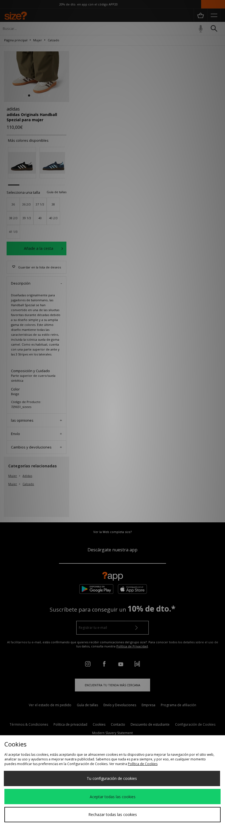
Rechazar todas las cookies (112, 814)
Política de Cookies (143, 764)
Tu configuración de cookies (112, 778)
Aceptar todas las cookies (113, 796)
